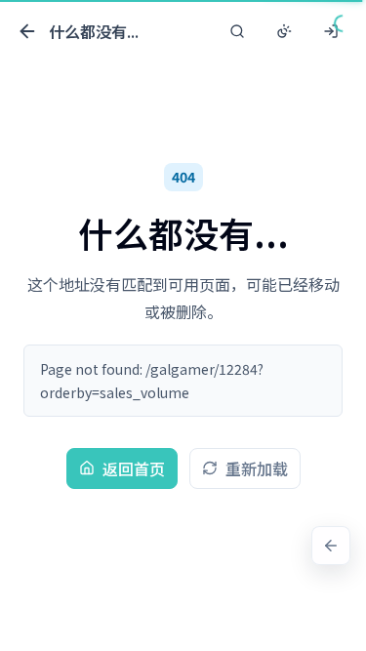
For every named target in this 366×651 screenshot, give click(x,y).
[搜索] (237, 31)
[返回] (330, 545)
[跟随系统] (284, 31)
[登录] (330, 31)
